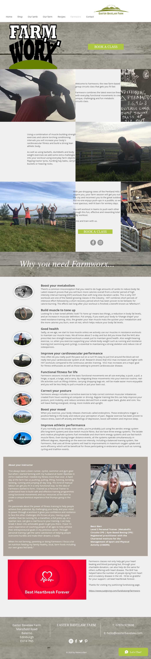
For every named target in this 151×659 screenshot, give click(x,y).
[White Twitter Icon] (81, 641)
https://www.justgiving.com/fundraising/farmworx (114, 590)
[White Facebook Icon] (76, 641)
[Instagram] (100, 242)
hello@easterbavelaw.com (125, 633)
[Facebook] (93, 242)
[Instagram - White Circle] (71, 641)
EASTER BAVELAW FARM (76, 625)
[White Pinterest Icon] (86, 641)
